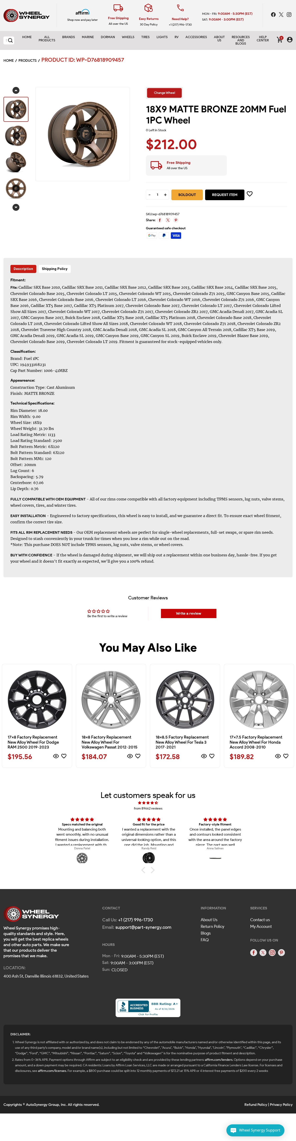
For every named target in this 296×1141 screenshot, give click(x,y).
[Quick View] (56, 757)
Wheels (128, 37)
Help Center (263, 38)
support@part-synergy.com (143, 927)
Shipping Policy (55, 269)
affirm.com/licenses (52, 1071)
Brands (68, 37)
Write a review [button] (188, 613)
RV (177, 37)
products (27, 60)
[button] (144, 870)
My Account (261, 926)
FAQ (205, 939)
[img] (148, 803)
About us (219, 38)
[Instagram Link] (289, 15)
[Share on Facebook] (160, 220)
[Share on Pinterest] (176, 220)
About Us (209, 919)
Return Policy (212, 926)
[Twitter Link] (282, 15)
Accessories (196, 37)
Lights (162, 37)
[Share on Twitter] (168, 220)
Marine (88, 37)
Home (27, 37)
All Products (47, 38)
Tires (145, 37)
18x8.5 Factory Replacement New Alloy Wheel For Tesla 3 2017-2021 (182, 742)
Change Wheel (164, 93)
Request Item (224, 195)
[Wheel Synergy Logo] (31, 915)
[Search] (10, 40)
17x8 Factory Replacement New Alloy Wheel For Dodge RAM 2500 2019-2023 (33, 742)
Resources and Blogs (241, 40)
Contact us (260, 919)
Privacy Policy (281, 1104)
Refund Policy (255, 1104)
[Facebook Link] (274, 15)
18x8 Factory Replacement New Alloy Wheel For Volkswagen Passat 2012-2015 (109, 742)
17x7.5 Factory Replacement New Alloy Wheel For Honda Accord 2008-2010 (256, 742)
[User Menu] (290, 40)
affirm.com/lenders (218, 1060)
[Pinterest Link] (281, 952)
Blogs (206, 933)
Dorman (108, 37)
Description (23, 269)
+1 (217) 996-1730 (180, 24)
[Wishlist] (63, 757)
